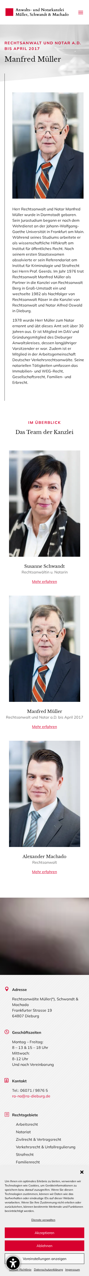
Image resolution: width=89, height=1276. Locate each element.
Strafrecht (25, 1154)
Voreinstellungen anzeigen (44, 1258)
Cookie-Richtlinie (20, 1269)
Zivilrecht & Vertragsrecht (38, 1139)
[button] (82, 1172)
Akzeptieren (44, 1233)
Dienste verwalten (43, 1220)
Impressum (72, 1269)
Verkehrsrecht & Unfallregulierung (45, 1147)
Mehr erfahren (44, 581)
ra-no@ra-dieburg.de (31, 1096)
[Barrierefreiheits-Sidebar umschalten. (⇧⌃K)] (13, 1263)
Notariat (23, 1131)
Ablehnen (44, 1245)
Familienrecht (28, 1162)
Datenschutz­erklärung (48, 1269)
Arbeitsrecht (27, 1124)
